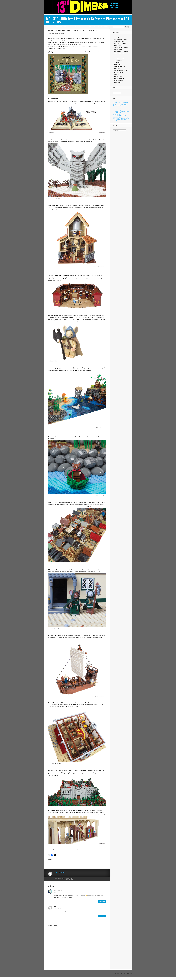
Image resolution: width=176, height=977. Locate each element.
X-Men (120, 120)
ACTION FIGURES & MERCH (61, 27)
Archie (124, 102)
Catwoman (115, 106)
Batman (120, 104)
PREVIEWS (116, 74)
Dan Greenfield (63, 30)
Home (48, 27)
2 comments (91, 30)
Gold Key (125, 110)
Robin (114, 117)
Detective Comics (124, 108)
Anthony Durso (120, 102)
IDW (119, 111)
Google (67, 879)
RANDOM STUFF (118, 76)
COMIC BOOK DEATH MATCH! (121, 47)
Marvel (119, 112)
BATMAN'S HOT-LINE (119, 41)
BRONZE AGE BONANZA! (120, 43)
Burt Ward (119, 105)
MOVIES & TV (117, 68)
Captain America (124, 105)
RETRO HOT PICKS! (118, 80)
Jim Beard (127, 111)
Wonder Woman (116, 120)
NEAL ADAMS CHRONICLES (120, 70)
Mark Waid (114, 113)
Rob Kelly (116, 117)
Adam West (115, 102)
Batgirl (116, 104)
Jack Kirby (123, 111)
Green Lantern (115, 111)
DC (114, 108)
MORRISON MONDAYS (119, 66)
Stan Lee (126, 117)
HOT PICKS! (116, 62)
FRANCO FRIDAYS (118, 60)
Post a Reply (102, 901)
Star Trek (114, 118)
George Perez (120, 110)
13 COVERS (116, 37)
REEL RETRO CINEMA (119, 78)
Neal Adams (122, 114)
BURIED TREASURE (118, 45)
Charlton (118, 106)
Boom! (116, 105)
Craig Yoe (122, 106)
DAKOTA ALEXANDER (119, 54)
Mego (123, 113)
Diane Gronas (58, 890)
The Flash (127, 118)
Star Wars (117, 118)
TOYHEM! (118, 119)
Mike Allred (117, 114)
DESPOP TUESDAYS (118, 56)
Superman (122, 118)
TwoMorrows (123, 119)
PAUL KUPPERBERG (118, 72)
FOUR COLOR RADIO (119, 58)
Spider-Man (122, 117)
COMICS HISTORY (118, 49)
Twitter (72, 879)
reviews (125, 115)
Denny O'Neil (117, 108)
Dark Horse (126, 107)
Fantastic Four (115, 110)
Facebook (69, 879)
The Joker (114, 119)
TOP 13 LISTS (117, 82)
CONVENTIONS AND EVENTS (121, 52)
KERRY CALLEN (117, 64)
